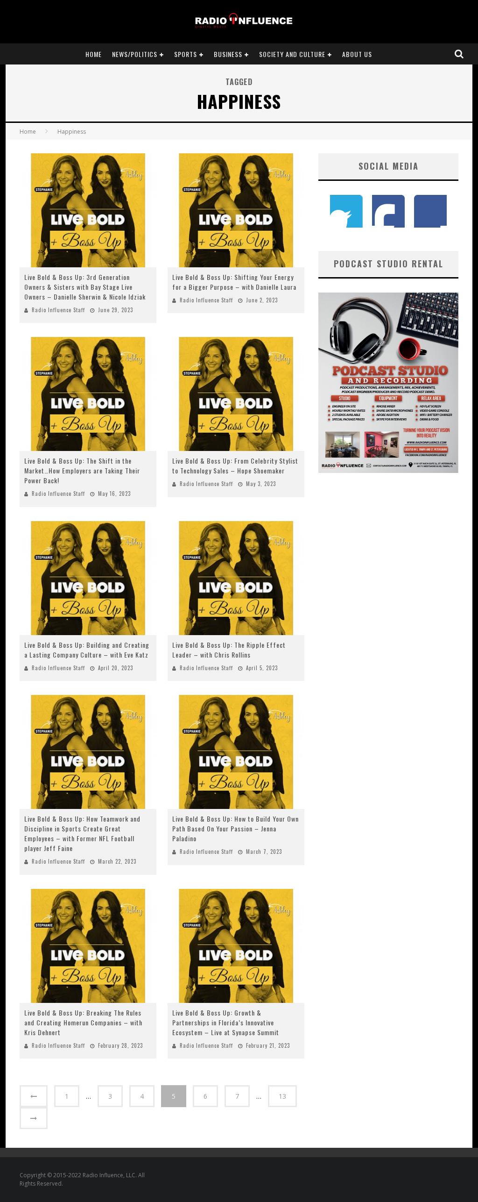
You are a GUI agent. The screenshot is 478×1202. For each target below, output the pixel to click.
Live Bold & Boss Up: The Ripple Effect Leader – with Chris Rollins (229, 649)
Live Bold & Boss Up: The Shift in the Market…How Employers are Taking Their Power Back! (82, 470)
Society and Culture (292, 54)
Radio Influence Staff (58, 310)
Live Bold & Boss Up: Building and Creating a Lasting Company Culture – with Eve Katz (86, 649)
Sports (185, 54)
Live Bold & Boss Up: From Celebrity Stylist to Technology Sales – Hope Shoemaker (235, 465)
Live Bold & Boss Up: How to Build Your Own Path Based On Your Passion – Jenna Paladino (235, 828)
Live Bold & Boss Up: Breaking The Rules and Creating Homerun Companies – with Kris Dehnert (83, 1022)
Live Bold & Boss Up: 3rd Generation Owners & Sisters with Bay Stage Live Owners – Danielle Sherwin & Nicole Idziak (85, 286)
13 (282, 1096)
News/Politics (134, 54)
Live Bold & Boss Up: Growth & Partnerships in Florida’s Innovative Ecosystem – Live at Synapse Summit (225, 1022)
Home (93, 54)
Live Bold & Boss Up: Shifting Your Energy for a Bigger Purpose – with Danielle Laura (234, 282)
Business (228, 54)
